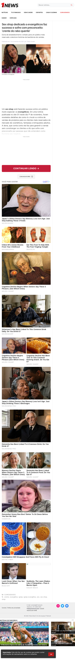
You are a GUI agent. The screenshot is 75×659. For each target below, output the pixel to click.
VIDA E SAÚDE (28, 12)
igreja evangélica (30, 597)
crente (6, 597)
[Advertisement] (26, 93)
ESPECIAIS (13, 18)
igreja (21, 597)
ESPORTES (39, 12)
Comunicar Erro (24, 176)
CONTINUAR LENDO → (26, 168)
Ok (51, 654)
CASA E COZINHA (51, 12)
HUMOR (4, 18)
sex (38, 597)
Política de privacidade (14, 607)
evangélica (14, 597)
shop (3, 599)
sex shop (43, 597)
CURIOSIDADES (65, 12)
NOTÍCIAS (5, 12)
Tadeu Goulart (31, 41)
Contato (4, 607)
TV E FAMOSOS (16, 12)
